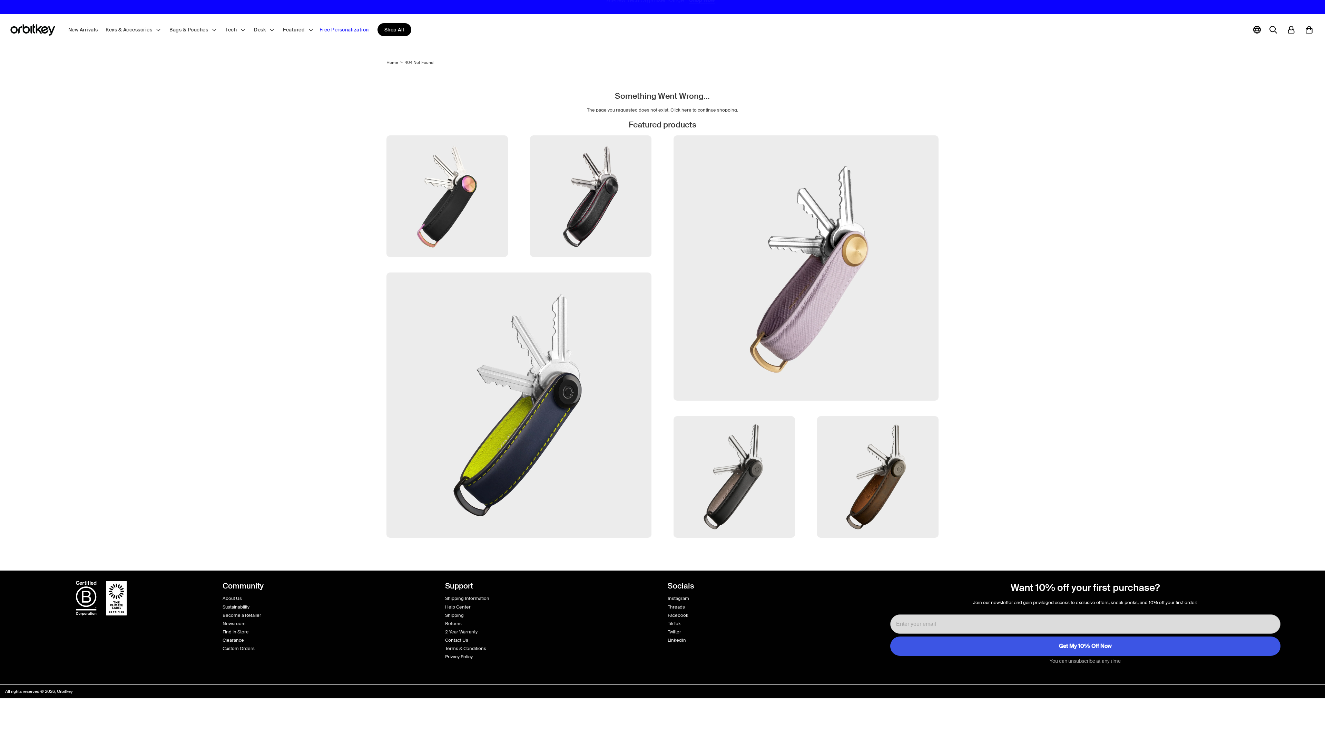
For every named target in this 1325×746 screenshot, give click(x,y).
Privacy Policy (459, 657)
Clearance (233, 640)
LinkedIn (677, 640)
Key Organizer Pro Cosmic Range (447, 270)
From (734, 560)
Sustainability (236, 607)
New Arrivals (83, 30)
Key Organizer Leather (734, 550)
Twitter (674, 632)
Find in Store (236, 632)
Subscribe (1085, 646)
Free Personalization (344, 30)
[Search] (1273, 30)
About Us (232, 598)
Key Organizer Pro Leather (590, 270)
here (686, 110)
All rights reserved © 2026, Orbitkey (39, 691)
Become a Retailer (242, 615)
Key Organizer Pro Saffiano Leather (806, 413)
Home (392, 62)
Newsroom (234, 624)
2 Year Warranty (461, 632)
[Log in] (1291, 30)
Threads (676, 607)
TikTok (674, 624)
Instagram (678, 598)
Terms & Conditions (465, 648)
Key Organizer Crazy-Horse (878, 550)
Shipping (454, 615)
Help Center (458, 607)
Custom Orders (239, 648)
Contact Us (456, 640)
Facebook (678, 615)
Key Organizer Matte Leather (519, 550)
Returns (453, 624)
